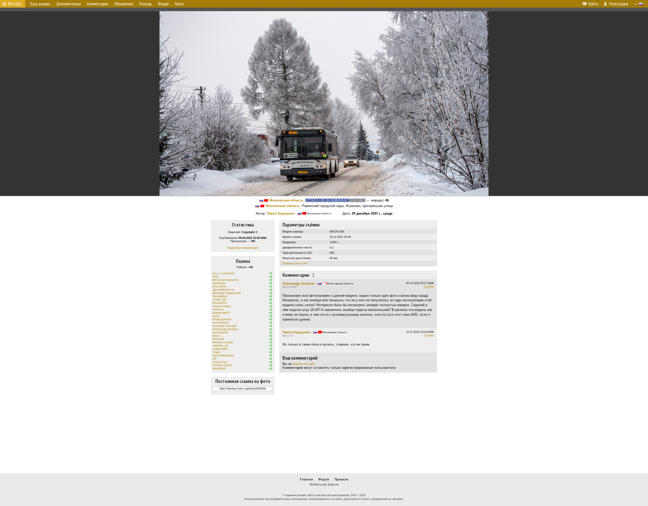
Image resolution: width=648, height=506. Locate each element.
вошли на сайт (304, 364)
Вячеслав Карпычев (225, 279)
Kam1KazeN (220, 332)
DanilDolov (219, 283)
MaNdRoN (219, 368)
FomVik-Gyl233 (222, 365)
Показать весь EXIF (295, 263)
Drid (215, 276)
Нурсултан (220, 361)
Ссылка (429, 286)
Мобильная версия (324, 484)
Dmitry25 (218, 338)
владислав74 (221, 312)
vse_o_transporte (223, 273)
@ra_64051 (220, 286)
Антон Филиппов (223, 355)
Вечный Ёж (220, 302)
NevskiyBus (220, 296)
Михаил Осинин (223, 342)
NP (214, 358)
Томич (217, 352)
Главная (306, 479)
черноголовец (221, 306)
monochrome (221, 322)
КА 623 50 (357, 200)
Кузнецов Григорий (225, 325)
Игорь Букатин (222, 319)
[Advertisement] (324, 434)
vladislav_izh (220, 345)
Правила (341, 479)
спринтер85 (220, 348)
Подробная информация (242, 247)
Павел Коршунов (280, 213)
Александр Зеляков (225, 329)
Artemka (218, 309)
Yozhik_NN (219, 299)
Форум (323, 479)
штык (216, 315)
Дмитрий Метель (223, 289)
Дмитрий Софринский (227, 292)
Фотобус (15, 4)
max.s (216, 335)
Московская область (286, 200)
